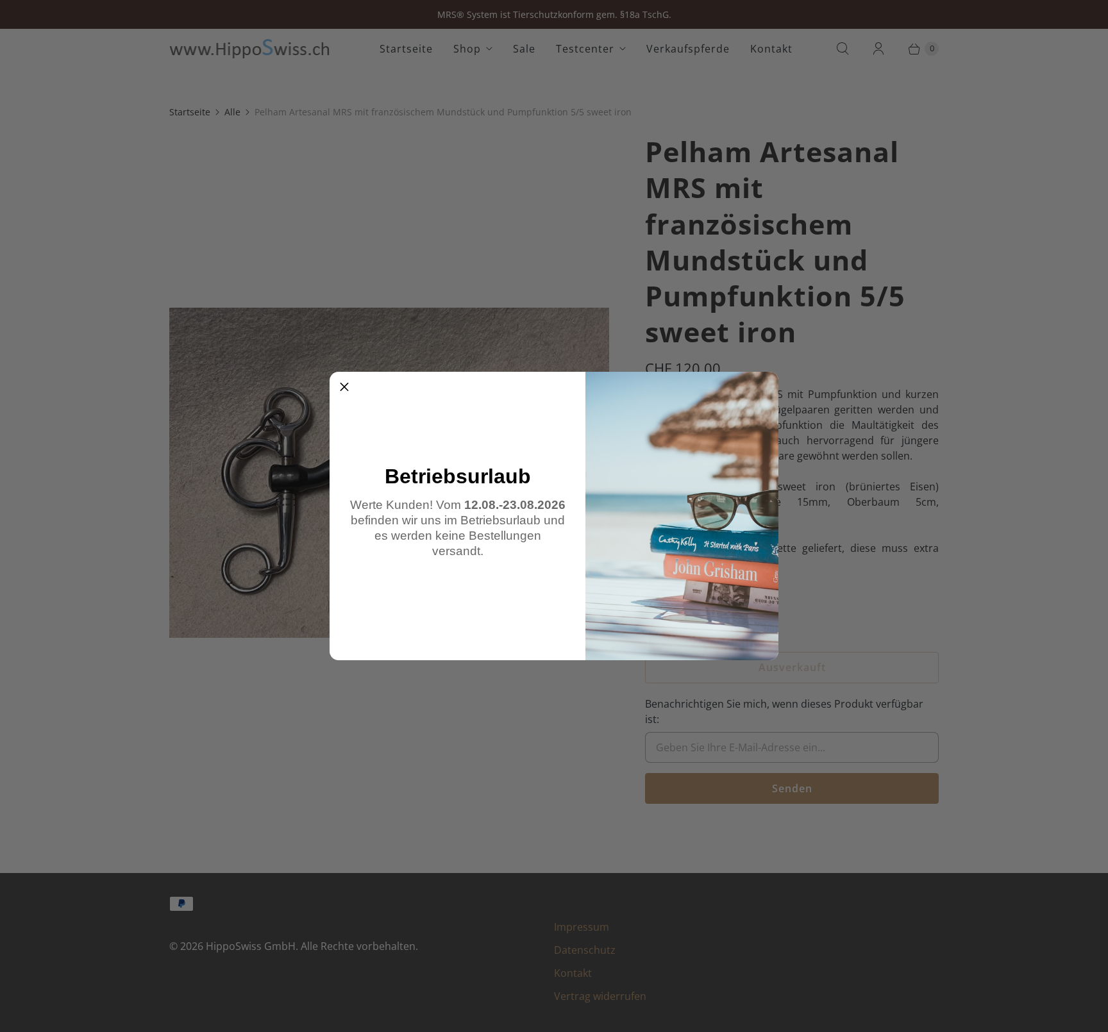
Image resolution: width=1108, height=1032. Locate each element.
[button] (344, 386)
